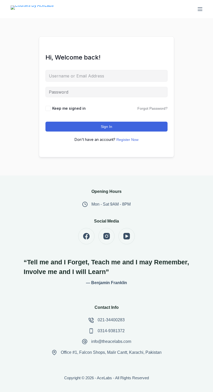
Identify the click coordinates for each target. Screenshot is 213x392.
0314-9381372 (111, 331)
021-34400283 (111, 320)
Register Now (127, 140)
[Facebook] (86, 236)
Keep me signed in (69, 108)
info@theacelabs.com (111, 341)
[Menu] (200, 9)
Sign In (106, 127)
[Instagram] (106, 236)
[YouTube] (126, 236)
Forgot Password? (152, 108)
